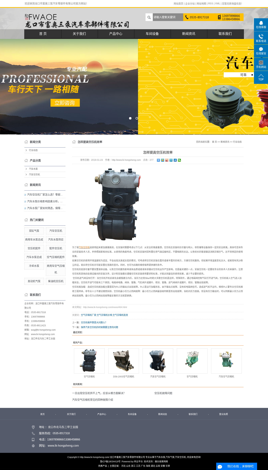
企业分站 (190, 3)
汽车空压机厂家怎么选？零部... (45, 194)
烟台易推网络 (161, 461)
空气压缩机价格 (104, 315)
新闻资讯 (188, 34)
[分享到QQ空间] (162, 160)
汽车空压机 (34, 174)
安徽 (163, 466)
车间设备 (152, 34)
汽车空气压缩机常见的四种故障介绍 (92, 399)
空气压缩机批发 (120, 315)
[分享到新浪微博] (166, 160)
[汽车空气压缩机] (158, 361)
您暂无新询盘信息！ (232, 3)
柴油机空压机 (55, 281)
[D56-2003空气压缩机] (123, 361)
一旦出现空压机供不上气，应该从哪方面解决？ (99, 393)
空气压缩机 (89, 376)
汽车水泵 (33, 169)
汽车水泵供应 (55, 239)
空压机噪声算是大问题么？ (94, 322)
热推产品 (102, 466)
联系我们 (225, 34)
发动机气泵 (34, 281)
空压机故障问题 (163, 393)
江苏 (138, 466)
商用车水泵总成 (34, 239)
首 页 (43, 34)
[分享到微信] (179, 160)
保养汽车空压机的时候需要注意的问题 (99, 327)
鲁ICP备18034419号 (110, 461)
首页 (42, 414)
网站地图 (201, 3)
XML (217, 3)
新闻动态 (162, 414)
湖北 (153, 466)
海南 (148, 466)
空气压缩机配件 (56, 257)
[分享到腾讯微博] (171, 160)
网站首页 (178, 3)
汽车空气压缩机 (158, 376)
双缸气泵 (34, 230)
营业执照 (223, 414)
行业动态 (33, 150)
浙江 (133, 466)
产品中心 (115, 34)
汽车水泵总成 (34, 257)
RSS (210, 3)
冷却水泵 (34, 265)
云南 (158, 466)
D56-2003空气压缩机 (123, 376)
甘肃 (168, 466)
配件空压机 (55, 248)
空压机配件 (34, 248)
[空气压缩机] (89, 361)
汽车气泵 (170, 457)
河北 (123, 466)
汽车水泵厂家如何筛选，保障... (45, 208)
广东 (143, 466)
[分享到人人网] (175, 160)
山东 (128, 466)
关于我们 (79, 34)
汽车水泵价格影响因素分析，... (45, 201)
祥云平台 (138, 461)
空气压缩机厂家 (88, 315)
